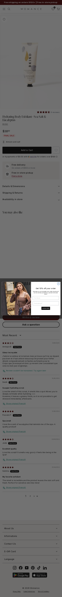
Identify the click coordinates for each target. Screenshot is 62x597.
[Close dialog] (58, 283)
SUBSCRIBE (45, 308)
